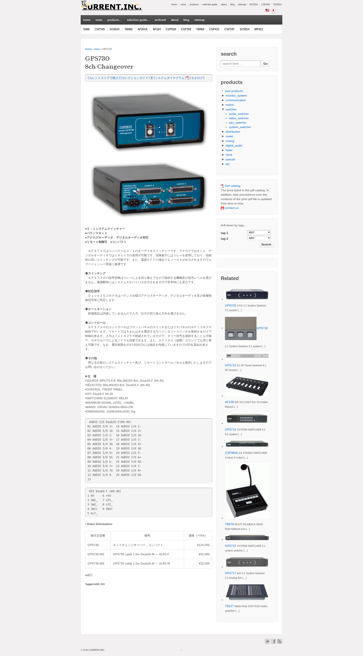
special (230, 159)
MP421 (258, 29)
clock (229, 154)
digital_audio (234, 145)
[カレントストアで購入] (103, 78)
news (183, 4)
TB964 (200, 29)
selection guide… (138, 19)
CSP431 (214, 29)
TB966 (129, 29)
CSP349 (265, 4)
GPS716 (230, 429)
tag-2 (224, 238)
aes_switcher (237, 122)
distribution (233, 131)
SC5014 (244, 29)
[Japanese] (273, 10)
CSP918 (171, 29)
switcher (231, 109)
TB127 (229, 606)
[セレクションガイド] (135, 78)
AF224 (157, 29)
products (194, 4)
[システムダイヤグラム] (169, 78)
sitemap (242, 4)
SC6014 (277, 4)
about (224, 4)
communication (236, 100)
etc (228, 164)
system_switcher (240, 127)
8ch (103, 584)
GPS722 (230, 545)
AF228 (229, 402)
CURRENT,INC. (96, 650)
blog (232, 4)
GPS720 (230, 305)
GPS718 (262, 328)
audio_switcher (239, 113)
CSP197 (229, 29)
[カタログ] (197, 78)
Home (88, 49)
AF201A (254, 4)
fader (229, 150)
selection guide (209, 4)
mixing (230, 141)
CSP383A (231, 452)
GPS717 (230, 573)
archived (160, 19)
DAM (86, 29)
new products (234, 91)
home (174, 4)
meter (229, 136)
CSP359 (186, 29)
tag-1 (224, 233)
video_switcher (239, 118)
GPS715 (230, 365)
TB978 (229, 524)
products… (114, 19)
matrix (230, 104)
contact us (231, 208)
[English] (267, 10)
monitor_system (236, 95)
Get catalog (232, 185)
